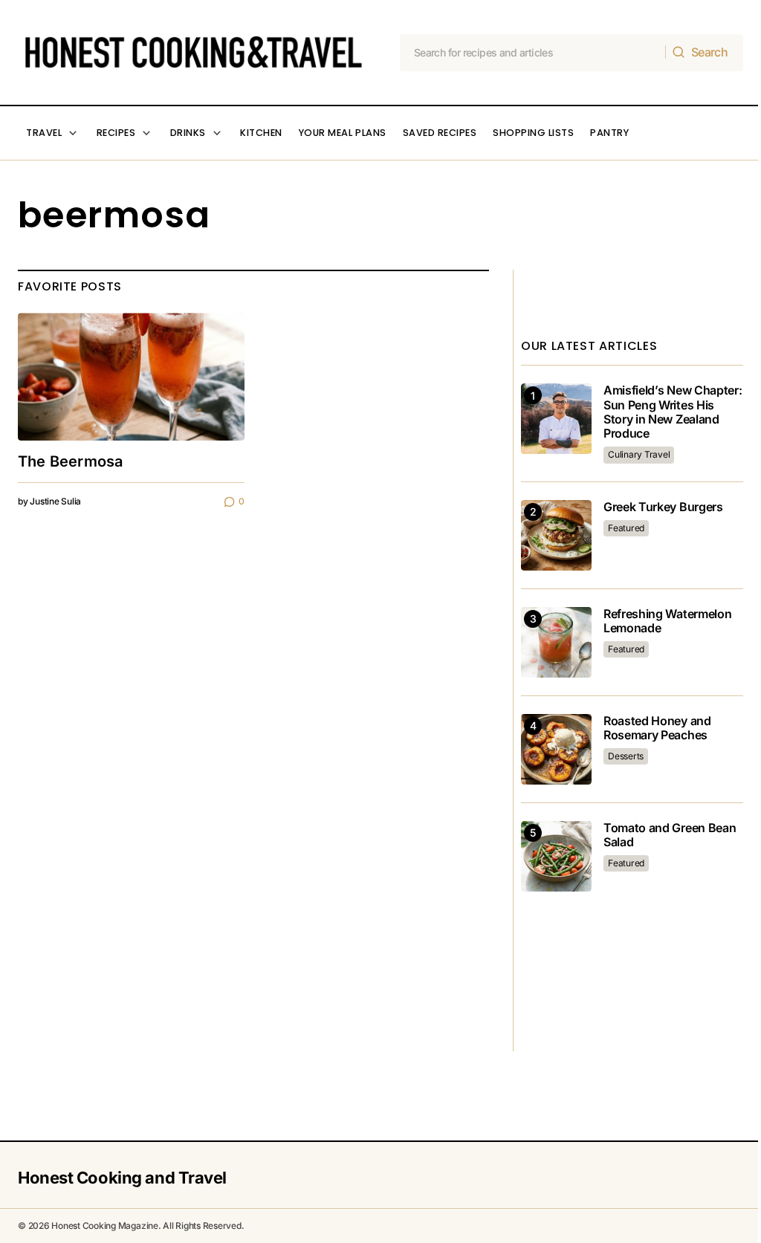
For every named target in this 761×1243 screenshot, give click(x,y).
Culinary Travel (639, 454)
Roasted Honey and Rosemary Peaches (657, 728)
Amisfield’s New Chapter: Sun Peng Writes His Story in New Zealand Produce (672, 412)
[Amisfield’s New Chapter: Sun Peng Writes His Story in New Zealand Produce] (556, 418)
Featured (626, 527)
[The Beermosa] (131, 377)
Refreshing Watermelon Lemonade (667, 621)
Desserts (626, 756)
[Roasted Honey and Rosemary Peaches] (556, 749)
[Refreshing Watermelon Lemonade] (556, 642)
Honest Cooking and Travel (122, 1177)
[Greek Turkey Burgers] (556, 535)
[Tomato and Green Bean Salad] (556, 856)
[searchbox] (533, 53)
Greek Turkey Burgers (663, 507)
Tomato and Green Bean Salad (669, 835)
